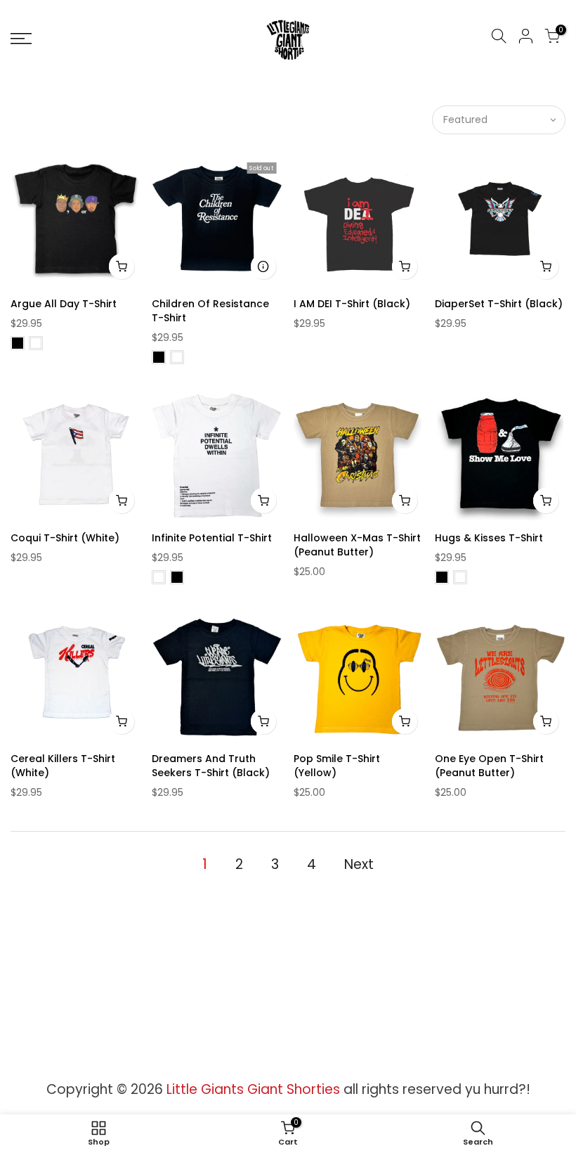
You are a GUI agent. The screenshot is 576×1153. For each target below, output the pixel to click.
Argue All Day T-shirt (64, 304)
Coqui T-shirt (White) (65, 538)
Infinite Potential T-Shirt (212, 538)
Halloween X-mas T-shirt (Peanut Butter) (357, 545)
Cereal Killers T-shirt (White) (63, 766)
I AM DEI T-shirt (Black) (352, 304)
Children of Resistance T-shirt (210, 311)
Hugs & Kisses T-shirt (489, 538)
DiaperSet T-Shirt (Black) (499, 304)
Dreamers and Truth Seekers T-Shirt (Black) (211, 766)
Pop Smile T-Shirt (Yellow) (337, 766)
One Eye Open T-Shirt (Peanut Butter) (489, 766)
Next (359, 864)
